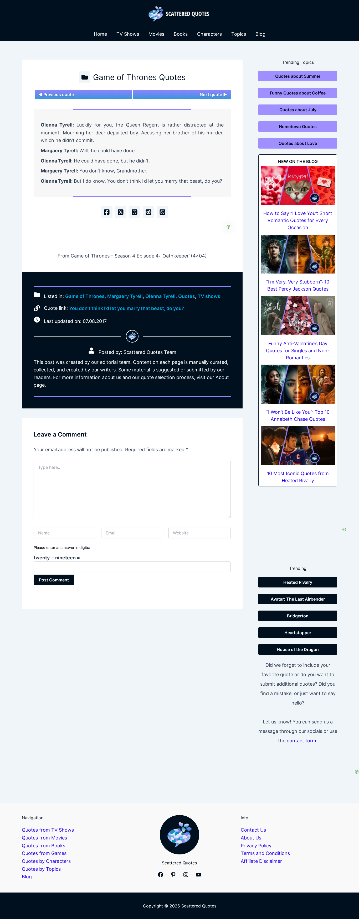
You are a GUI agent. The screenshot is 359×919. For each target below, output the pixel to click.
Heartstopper (297, 632)
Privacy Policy (256, 845)
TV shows (209, 296)
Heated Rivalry (297, 582)
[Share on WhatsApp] (162, 212)
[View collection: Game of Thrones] (84, 77)
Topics (238, 34)
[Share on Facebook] (106, 212)
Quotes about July (297, 109)
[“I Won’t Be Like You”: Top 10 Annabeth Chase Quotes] (298, 384)
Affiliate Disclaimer (261, 861)
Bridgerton (298, 615)
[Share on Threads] (134, 212)
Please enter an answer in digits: (62, 547)
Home (100, 34)
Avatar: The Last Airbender (298, 599)
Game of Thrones (85, 296)
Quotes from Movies (44, 838)
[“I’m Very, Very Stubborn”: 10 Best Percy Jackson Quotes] (298, 254)
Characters (209, 34)
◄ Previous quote (56, 94)
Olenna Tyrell (160, 296)
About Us (251, 838)
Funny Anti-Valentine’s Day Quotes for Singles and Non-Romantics (298, 350)
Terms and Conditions (265, 853)
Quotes (186, 296)
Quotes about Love (298, 143)
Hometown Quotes (298, 126)
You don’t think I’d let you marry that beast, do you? (126, 308)
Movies (156, 34)
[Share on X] (120, 212)
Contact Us (253, 830)
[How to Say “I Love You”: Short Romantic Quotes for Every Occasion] (298, 185)
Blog (260, 34)
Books (181, 34)
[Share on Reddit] (148, 212)
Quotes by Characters (46, 861)
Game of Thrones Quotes (139, 77)
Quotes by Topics (41, 869)
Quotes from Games (44, 853)
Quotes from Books (43, 845)
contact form (301, 740)
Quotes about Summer (297, 76)
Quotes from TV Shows (48, 830)
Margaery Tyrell (125, 296)
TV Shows (127, 34)
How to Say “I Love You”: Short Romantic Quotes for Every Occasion (297, 220)
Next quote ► (213, 94)
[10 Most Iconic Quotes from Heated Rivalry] (298, 445)
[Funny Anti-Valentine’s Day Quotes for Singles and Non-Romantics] (298, 315)
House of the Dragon (298, 649)
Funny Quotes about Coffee (298, 93)
